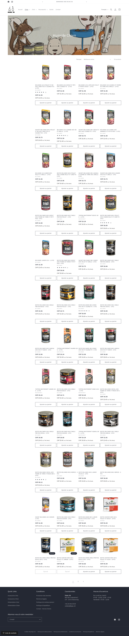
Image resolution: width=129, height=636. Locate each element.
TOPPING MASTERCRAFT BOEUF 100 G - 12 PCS (88, 216)
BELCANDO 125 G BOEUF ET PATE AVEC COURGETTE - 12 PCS (66, 85)
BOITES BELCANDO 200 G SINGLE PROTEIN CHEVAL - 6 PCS (44, 432)
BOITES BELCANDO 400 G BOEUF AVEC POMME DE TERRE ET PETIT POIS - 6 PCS (44, 217)
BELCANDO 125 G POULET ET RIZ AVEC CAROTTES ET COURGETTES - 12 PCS (45, 86)
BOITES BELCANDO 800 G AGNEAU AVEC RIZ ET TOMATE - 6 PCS (109, 349)
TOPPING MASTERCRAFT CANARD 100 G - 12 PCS (45, 390)
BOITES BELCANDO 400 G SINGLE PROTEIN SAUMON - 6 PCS (66, 432)
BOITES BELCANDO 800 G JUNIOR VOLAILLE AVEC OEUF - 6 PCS (88, 517)
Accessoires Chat (13, 595)
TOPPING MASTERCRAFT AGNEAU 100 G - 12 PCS (89, 432)
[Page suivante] (83, 581)
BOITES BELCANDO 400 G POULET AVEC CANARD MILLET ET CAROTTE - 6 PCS (67, 174)
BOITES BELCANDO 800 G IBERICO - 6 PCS (110, 473)
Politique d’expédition (88, 631)
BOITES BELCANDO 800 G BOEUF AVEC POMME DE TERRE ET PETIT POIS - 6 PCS (66, 262)
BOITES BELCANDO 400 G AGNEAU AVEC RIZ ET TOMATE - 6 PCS (44, 349)
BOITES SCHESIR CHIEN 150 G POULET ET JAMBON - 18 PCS (65, 558)
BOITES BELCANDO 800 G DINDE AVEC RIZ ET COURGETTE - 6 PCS (88, 305)
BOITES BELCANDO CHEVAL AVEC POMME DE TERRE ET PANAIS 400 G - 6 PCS (110, 390)
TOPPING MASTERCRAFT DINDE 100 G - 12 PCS (89, 390)
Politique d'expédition (43, 605)
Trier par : (79, 59)
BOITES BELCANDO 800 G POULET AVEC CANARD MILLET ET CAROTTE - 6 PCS (110, 217)
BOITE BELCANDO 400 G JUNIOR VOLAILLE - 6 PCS (87, 473)
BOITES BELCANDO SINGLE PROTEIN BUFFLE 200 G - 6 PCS (89, 558)
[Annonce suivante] (86, 2)
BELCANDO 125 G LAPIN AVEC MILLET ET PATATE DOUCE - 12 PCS (89, 85)
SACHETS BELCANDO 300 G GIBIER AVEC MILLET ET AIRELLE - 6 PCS (88, 261)
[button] (27, 9)
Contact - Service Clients (43, 609)
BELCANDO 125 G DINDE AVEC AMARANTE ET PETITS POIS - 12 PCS (110, 130)
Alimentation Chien (14, 605)
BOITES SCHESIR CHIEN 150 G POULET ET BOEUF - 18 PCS (108, 517)
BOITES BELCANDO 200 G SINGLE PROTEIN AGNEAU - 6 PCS (109, 432)
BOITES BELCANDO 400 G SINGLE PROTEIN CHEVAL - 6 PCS (109, 305)
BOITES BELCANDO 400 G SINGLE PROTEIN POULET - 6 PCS (66, 216)
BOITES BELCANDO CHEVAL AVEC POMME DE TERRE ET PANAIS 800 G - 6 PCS (45, 474)
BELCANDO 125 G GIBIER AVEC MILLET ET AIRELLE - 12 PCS (43, 173)
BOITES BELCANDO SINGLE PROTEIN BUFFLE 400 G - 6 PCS (45, 558)
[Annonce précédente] (42, 2)
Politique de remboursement (45, 602)
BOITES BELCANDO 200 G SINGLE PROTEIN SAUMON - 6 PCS (66, 517)
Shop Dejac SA (32, 631)
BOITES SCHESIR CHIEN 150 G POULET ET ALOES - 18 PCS (108, 558)
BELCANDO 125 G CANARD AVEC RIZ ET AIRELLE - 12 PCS (67, 130)
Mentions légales (41, 599)
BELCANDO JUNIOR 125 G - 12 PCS (44, 260)
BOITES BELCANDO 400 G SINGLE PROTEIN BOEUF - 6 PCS (44, 305)
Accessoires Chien (13, 599)
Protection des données (43, 595)
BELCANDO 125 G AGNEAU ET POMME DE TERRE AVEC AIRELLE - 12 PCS (110, 85)
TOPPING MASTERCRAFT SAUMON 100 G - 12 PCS (67, 349)
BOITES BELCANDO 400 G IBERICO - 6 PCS (67, 473)
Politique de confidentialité (60, 631)
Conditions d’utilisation (75, 631)
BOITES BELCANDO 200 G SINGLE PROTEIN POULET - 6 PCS (66, 305)
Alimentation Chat (13, 602)
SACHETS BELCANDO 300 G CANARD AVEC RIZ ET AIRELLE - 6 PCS (110, 173)
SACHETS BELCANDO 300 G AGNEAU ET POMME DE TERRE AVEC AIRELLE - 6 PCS (89, 174)
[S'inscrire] (40, 619)
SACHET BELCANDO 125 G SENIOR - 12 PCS (45, 517)
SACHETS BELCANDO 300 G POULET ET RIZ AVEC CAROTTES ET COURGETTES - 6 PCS (45, 131)
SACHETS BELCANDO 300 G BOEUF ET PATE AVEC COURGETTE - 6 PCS (89, 130)
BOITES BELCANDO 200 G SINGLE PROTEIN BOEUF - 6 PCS (66, 390)
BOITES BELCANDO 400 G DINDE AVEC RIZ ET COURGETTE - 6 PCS (88, 349)
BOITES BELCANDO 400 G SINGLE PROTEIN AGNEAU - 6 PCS (109, 261)
